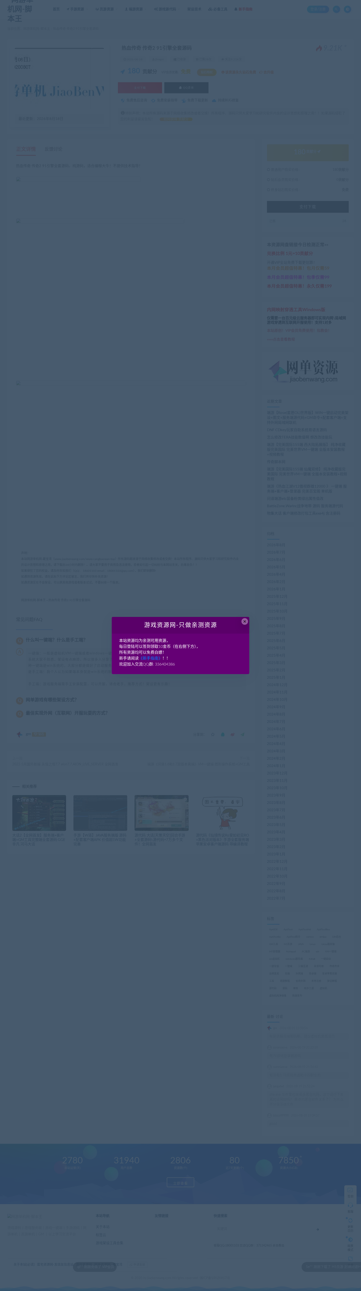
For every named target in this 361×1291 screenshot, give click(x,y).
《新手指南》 (150, 658)
